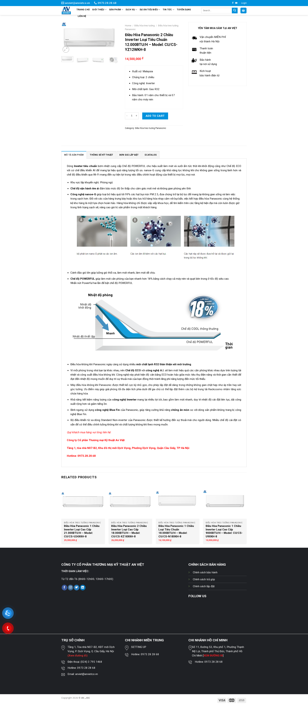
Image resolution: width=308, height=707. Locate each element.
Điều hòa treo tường (144, 25)
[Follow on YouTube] (236, 3)
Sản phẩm (115, 9)
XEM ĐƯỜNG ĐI (213, 655)
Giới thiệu (98, 9)
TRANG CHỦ (83, 9)
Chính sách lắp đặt (204, 586)
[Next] (114, 38)
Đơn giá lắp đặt (129, 155)
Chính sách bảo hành (205, 572)
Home (128, 25)
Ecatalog (151, 155)
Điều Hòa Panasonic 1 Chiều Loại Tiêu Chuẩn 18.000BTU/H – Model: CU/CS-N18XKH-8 (176, 531)
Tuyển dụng (184, 9)
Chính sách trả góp (204, 579)
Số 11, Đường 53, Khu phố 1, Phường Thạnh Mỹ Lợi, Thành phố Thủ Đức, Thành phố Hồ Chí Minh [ (218, 651)
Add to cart (155, 115)
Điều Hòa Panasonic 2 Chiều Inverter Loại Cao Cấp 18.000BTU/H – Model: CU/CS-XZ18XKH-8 (129, 531)
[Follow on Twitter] (76, 587)
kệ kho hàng (77, 203)
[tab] (73, 154)
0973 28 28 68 (86, 667)
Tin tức (167, 9)
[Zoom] (66, 49)
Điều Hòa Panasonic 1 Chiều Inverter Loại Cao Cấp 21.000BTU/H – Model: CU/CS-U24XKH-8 (81, 531)
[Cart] (243, 10)
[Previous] (67, 38)
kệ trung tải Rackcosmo (208, 389)
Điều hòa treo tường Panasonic (150, 128)
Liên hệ (82, 16)
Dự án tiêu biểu (149, 9)
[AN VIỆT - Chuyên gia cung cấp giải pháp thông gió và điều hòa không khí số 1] (66, 10)
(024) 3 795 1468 (91, 661)
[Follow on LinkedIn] (82, 587)
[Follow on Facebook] (233, 3)
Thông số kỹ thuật (101, 155)
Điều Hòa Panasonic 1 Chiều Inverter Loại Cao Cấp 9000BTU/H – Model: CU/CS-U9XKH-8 (224, 531)
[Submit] (235, 10)
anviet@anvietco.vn (86, 674)
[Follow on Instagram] (70, 587)
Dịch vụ (130, 9)
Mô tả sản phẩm (74, 155)
